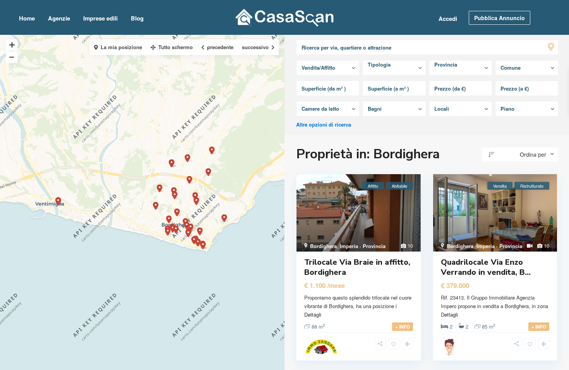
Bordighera (323, 246)
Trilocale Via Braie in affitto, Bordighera (357, 267)
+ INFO (402, 326)
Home (27, 18)
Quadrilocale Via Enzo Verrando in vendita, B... (486, 267)
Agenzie (59, 18)
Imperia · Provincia (363, 246)
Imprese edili (100, 18)
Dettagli (312, 314)
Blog (137, 18)
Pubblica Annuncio (499, 18)
